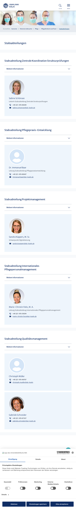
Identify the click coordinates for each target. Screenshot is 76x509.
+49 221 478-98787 (19, 380)
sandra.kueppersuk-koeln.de (23, 243)
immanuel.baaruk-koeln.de (23, 177)
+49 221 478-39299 (19, 314)
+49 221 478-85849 (19, 105)
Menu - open (69, 5)
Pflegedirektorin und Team (49, 29)
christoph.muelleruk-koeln (23, 382)
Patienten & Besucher (26, 29)
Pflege (36, 29)
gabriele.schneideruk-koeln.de (24, 421)
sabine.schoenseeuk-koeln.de (24, 108)
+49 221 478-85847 (19, 174)
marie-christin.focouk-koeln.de (25, 316)
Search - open (61, 5)
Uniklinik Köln (11, 6)
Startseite (14, 29)
